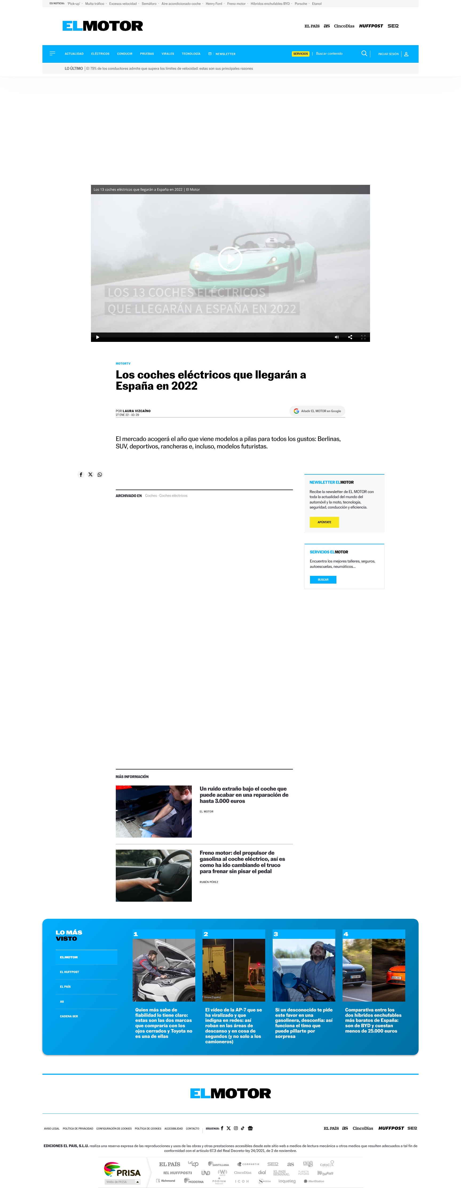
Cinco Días (242, 1172)
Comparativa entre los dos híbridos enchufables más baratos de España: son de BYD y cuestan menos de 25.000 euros (373, 1020)
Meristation (313, 1180)
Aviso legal (51, 1128)
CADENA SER (69, 1016)
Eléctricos (100, 53)
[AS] (327, 26)
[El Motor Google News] (250, 1128)
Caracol (325, 1164)
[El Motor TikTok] (242, 1128)
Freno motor (237, 4)
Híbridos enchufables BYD (271, 4)
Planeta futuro (301, 1172)
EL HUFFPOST (69, 972)
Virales (168, 53)
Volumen (336, 337)
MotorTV (123, 363)
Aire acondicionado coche (182, 4)
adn (306, 1164)
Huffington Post (177, 1172)
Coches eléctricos (173, 496)
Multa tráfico (95, 4)
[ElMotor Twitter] (228, 1128)
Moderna (192, 1180)
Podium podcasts (218, 1180)
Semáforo (149, 4)
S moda (264, 1180)
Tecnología (191, 53)
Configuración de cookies (114, 1128)
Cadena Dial (262, 1172)
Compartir (350, 337)
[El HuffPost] (371, 26)
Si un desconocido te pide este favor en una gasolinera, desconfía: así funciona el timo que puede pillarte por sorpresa (304, 1023)
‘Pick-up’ (74, 4)
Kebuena (321, 1172)
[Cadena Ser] (393, 26)
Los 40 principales (195, 1164)
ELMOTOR (69, 957)
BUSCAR (323, 579)
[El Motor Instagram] (236, 1128)
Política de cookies (148, 1128)
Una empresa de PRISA (122, 1169)
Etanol (316, 4)
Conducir (124, 53)
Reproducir (230, 259)
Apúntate (324, 522)
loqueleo (288, 1180)
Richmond (166, 1180)
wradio (221, 1172)
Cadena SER (271, 1164)
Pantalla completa (363, 337)
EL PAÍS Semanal (282, 1172)
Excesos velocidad (123, 4)
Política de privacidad (78, 1128)
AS (62, 1001)
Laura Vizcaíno (137, 411)
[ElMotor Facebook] (222, 1128)
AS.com (288, 1164)
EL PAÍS (65, 986)
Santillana (220, 1164)
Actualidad (74, 53)
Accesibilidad (173, 1128)
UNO (206, 1172)
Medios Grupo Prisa (122, 1182)
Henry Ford (214, 4)
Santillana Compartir (248, 1164)
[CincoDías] (344, 26)
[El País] (312, 26)
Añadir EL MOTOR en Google (321, 411)
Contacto (192, 1128)
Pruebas (147, 53)
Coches (151, 496)
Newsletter (225, 54)
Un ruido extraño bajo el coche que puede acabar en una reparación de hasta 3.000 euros (244, 794)
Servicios (300, 54)
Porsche (301, 4)
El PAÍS (170, 1164)
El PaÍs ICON (241, 1180)
